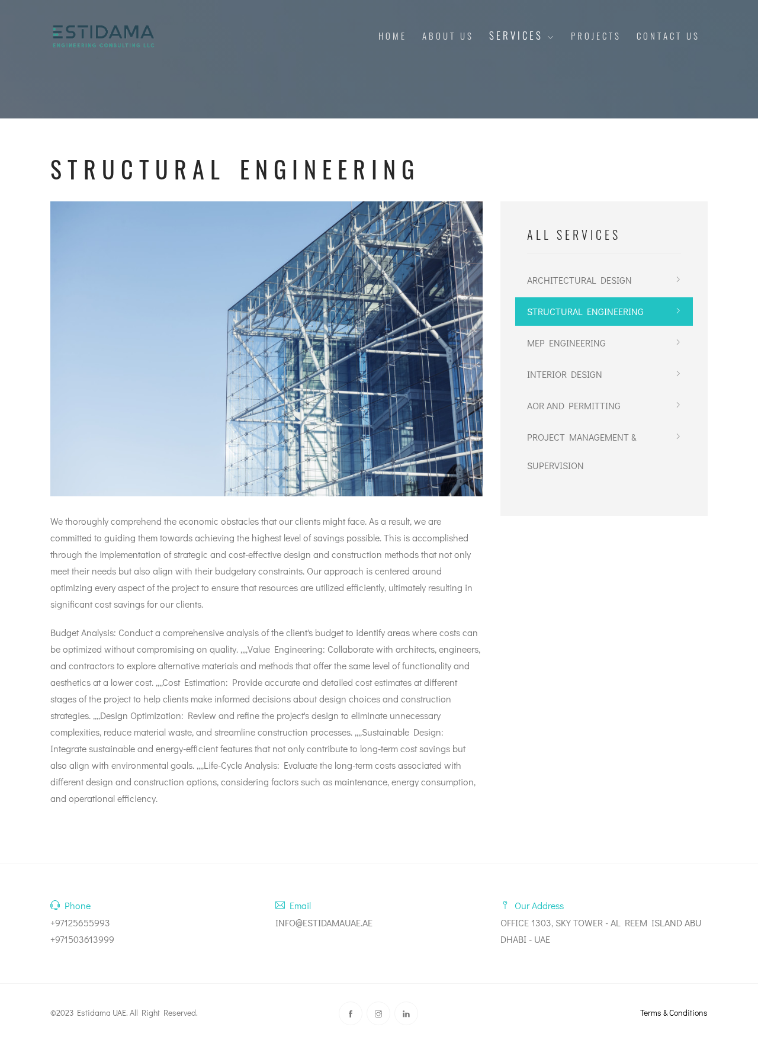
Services (518, 35)
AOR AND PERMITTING (574, 405)
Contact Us (668, 35)
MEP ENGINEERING (566, 342)
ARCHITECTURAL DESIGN (579, 280)
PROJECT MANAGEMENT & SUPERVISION (582, 451)
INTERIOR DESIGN (564, 374)
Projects (596, 35)
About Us (448, 35)
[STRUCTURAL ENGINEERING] (266, 348)
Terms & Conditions (674, 1012)
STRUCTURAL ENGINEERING (585, 311)
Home (392, 35)
